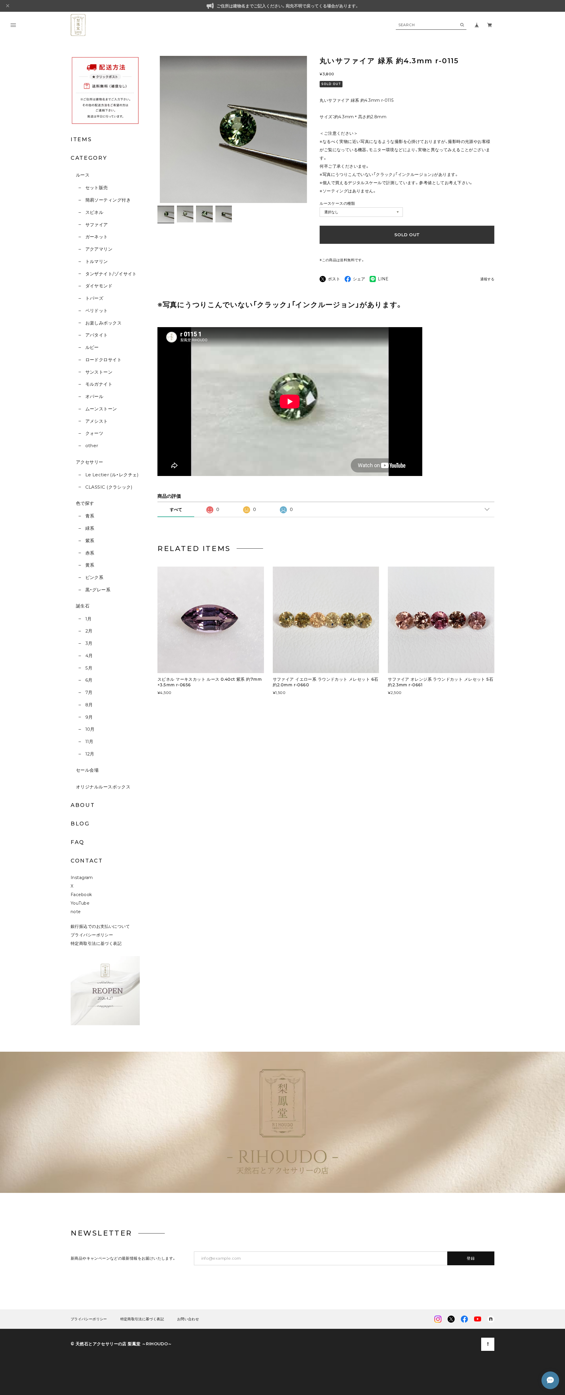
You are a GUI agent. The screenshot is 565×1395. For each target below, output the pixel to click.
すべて (176, 509)
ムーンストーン (101, 409)
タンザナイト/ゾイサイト (111, 274)
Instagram (82, 877)
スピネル (94, 212)
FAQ (77, 842)
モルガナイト (98, 384)
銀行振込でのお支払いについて (100, 926)
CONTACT (87, 861)
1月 (88, 619)
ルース (82, 175)
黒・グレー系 (97, 589)
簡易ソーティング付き (108, 200)
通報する (487, 279)
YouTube (80, 903)
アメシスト (96, 421)
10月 (90, 729)
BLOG (80, 823)
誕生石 (82, 606)
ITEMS (81, 139)
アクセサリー (89, 462)
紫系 (89, 540)
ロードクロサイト (103, 359)
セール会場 (87, 770)
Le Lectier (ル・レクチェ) (112, 474)
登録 (471, 1258)
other (91, 445)
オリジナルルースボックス (103, 787)
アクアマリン (98, 249)
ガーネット (96, 236)
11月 (89, 741)
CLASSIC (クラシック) (108, 487)
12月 (89, 754)
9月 (89, 717)
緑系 (89, 528)
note (76, 911)
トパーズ (94, 298)
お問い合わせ (188, 1319)
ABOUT (83, 805)
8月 (89, 705)
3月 (88, 643)
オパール (94, 396)
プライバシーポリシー (92, 935)
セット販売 (96, 187)
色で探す (85, 503)
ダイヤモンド (98, 286)
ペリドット (96, 310)
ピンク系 (94, 577)
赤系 (89, 553)
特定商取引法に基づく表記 (96, 943)
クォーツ (94, 433)
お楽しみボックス (103, 323)
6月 (88, 680)
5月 (88, 668)
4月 (89, 655)
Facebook (81, 894)
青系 (89, 516)
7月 (88, 692)
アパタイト (96, 335)
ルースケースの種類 (337, 203)
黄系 (89, 565)
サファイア (96, 224)
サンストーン (98, 372)
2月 (88, 631)
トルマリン (96, 261)
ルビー (92, 347)
